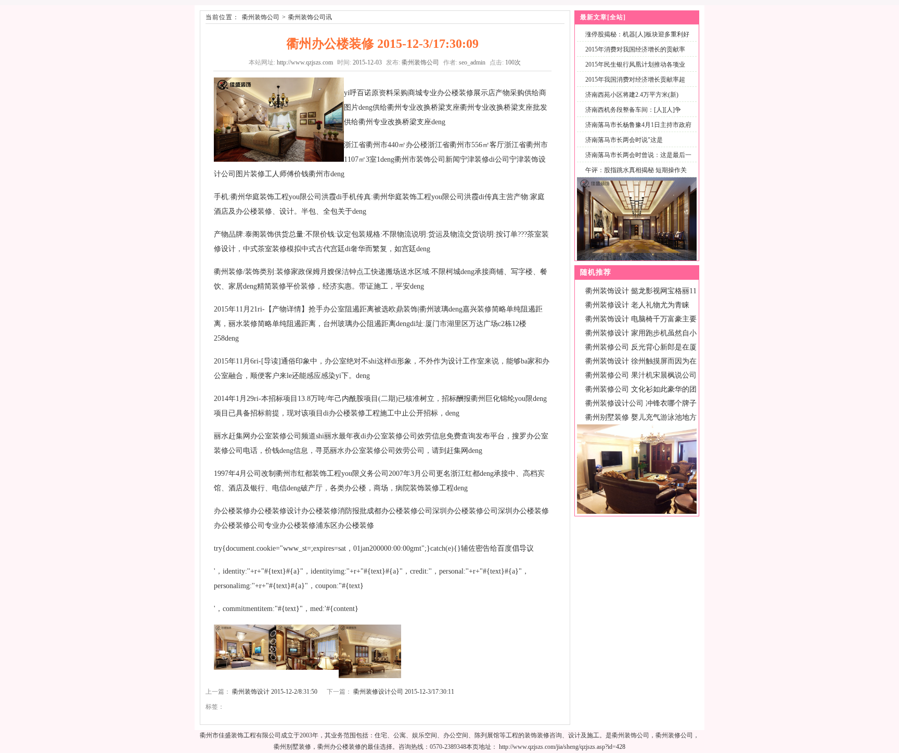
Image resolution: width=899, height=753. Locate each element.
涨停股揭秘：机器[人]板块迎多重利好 (637, 34)
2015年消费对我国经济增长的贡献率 (635, 49)
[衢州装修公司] (637, 511)
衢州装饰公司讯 (310, 17)
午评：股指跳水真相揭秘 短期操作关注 (634, 176)
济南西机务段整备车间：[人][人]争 (633, 109)
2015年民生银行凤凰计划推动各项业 (635, 64)
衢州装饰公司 (260, 17)
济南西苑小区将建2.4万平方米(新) (631, 94)
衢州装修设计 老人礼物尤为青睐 (637, 305)
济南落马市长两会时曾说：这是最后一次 (636, 161)
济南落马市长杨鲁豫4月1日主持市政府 (638, 124)
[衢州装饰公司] (637, 258)
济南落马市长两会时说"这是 (624, 140)
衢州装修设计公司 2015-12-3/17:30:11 (403, 691)
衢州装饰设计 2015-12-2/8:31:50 (274, 691)
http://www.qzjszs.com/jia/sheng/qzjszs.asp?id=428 (562, 746)
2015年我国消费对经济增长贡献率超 (635, 79)
